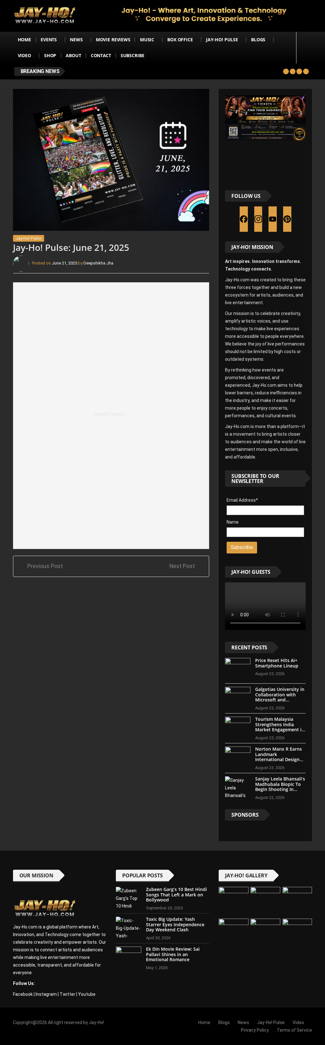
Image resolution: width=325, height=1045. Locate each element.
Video (24, 55)
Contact (101, 55)
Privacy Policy (255, 1030)
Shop (50, 55)
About (73, 55)
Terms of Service (294, 1030)
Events (49, 40)
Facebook (23, 994)
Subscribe (132, 55)
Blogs (258, 40)
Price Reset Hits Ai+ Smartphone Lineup (276, 663)
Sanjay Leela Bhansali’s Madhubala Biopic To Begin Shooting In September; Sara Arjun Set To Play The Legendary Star (280, 792)
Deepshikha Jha (98, 263)
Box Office (180, 40)
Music (147, 40)
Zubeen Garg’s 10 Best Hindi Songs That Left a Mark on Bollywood (176, 894)
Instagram (46, 994)
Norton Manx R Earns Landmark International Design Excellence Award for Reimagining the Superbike (278, 762)
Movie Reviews (113, 40)
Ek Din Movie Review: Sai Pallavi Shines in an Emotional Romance (173, 954)
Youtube (87, 994)
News (76, 40)
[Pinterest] (287, 219)
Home (24, 40)
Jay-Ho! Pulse (222, 40)
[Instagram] (258, 219)
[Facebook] (244, 219)
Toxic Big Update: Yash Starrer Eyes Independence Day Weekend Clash (175, 924)
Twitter (67, 994)
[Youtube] (273, 219)
